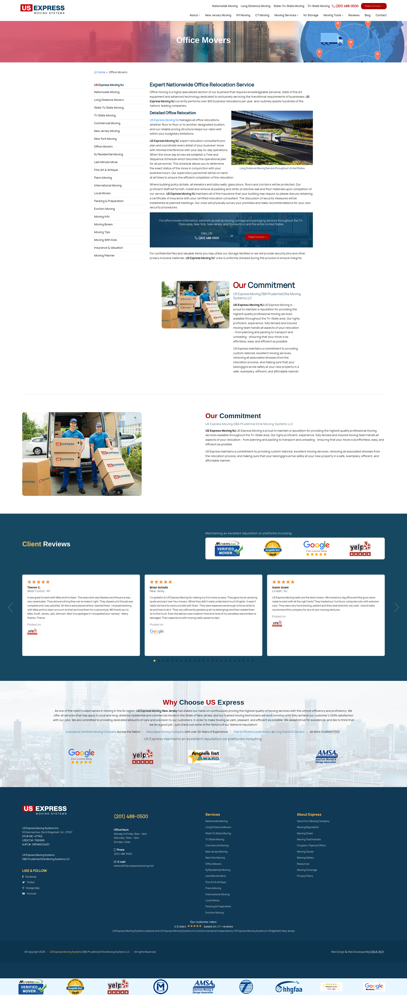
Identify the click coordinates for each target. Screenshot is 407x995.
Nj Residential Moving (217, 870)
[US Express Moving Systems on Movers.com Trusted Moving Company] (229, 548)
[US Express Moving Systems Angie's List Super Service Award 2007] (142, 756)
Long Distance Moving (255, 6)
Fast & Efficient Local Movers (253, 732)
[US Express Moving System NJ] (66, 810)
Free (373, 6)
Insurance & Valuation (108, 248)
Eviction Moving (214, 912)
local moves (102, 193)
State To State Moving (218, 833)
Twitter (30, 882)
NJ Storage (311, 15)
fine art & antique (106, 170)
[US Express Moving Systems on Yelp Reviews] (360, 549)
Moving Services (285, 15)
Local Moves (212, 900)
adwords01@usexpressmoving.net (134, 865)
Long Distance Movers (289, 732)
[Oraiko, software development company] (377, 952)
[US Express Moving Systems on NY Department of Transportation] (325, 756)
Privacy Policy (305, 876)
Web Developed (357, 952)
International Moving (217, 894)
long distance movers (109, 100)
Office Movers (213, 864)
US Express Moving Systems (66, 952)
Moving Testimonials (309, 839)
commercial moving (107, 123)
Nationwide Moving (225, 6)
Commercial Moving (216, 845)
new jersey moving (107, 131)
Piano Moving (213, 888)
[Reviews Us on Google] (331, 987)
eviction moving (104, 209)
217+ (220, 926)
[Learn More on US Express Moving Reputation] (195, 304)
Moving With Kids (105, 240)
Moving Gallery (305, 857)
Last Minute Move (215, 876)
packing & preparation (109, 201)
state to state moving (109, 107)
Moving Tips (102, 232)
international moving (108, 185)
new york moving (105, 139)
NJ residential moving (108, 154)
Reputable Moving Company (165, 732)
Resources (303, 864)
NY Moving (243, 15)
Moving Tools (333, 15)
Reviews (354, 15)
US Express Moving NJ (164, 120)
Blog (368, 15)
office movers (103, 146)
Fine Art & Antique (215, 882)
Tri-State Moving (318, 6)
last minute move (106, 162)
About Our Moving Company (313, 821)
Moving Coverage (307, 870)
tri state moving (105, 115)
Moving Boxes (103, 224)
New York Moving (215, 857)
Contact (381, 15)
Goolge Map (32, 888)
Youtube (31, 893)
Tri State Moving (214, 839)
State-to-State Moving (289, 6)
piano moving (103, 177)
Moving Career (305, 851)
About (194, 15)
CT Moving (262, 15)
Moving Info (102, 216)
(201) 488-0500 (347, 6)
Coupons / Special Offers (311, 845)
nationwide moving (107, 92)
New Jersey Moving (218, 15)
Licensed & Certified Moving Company (91, 732)
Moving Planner (104, 255)
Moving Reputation (308, 827)
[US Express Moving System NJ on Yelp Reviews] (42, 9)
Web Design (338, 952)
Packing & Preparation (218, 906)
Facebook (30, 876)
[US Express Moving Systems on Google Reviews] (316, 549)
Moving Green (305, 833)
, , (47, 832)
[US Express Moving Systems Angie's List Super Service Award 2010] (273, 548)
